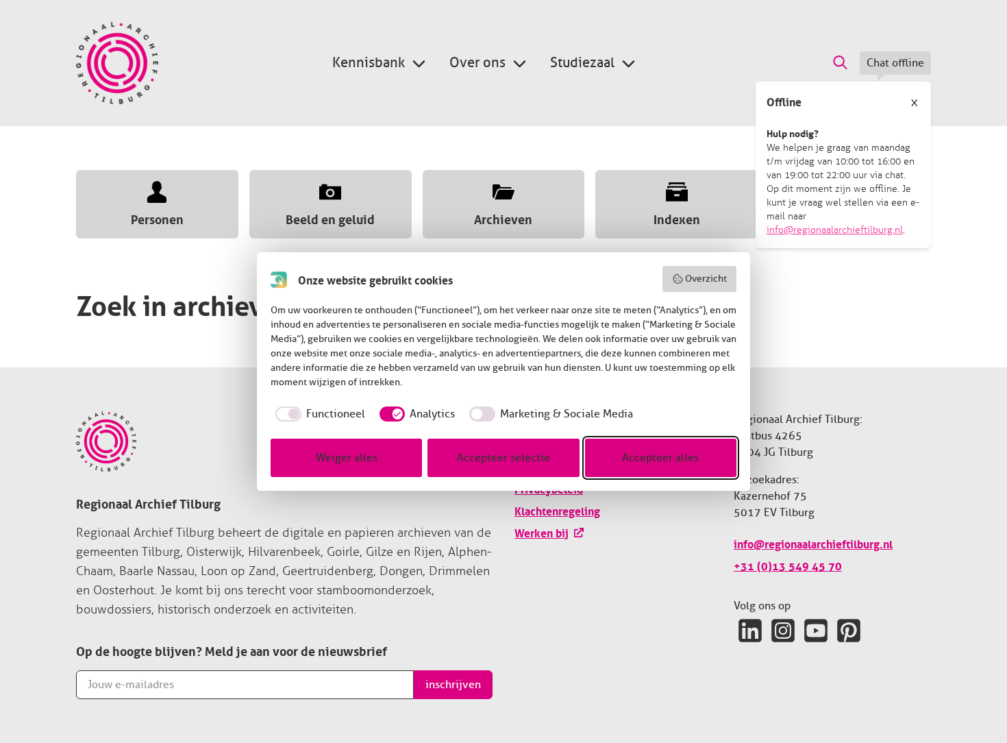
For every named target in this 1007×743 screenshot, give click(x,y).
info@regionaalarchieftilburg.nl (835, 230)
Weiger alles (346, 458)
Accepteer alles (660, 458)
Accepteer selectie (503, 458)
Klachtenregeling (557, 510)
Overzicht (706, 278)
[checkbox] (318, 414)
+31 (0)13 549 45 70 (788, 565)
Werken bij (541, 532)
